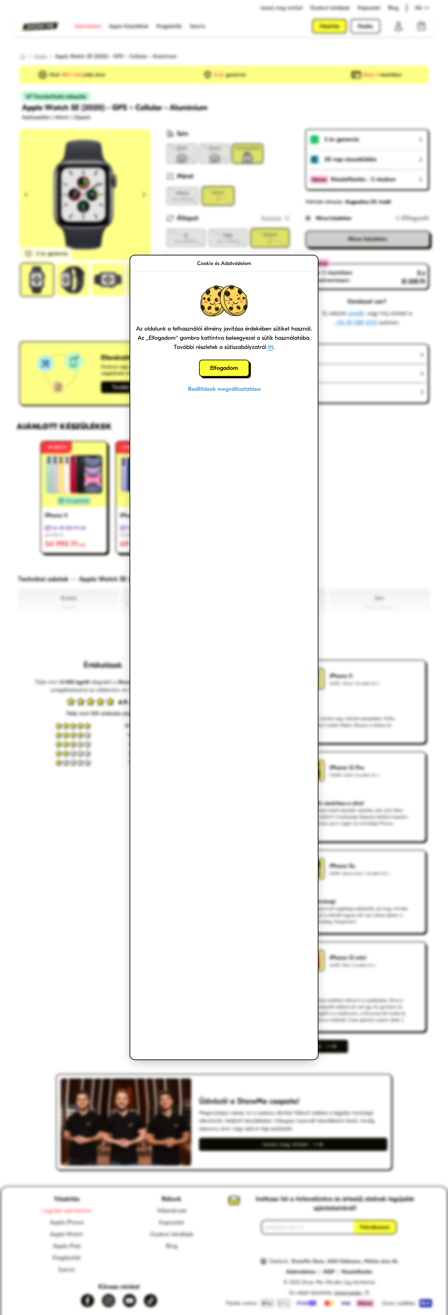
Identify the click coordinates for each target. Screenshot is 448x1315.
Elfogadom (224, 368)
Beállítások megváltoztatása (224, 389)
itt (270, 347)
